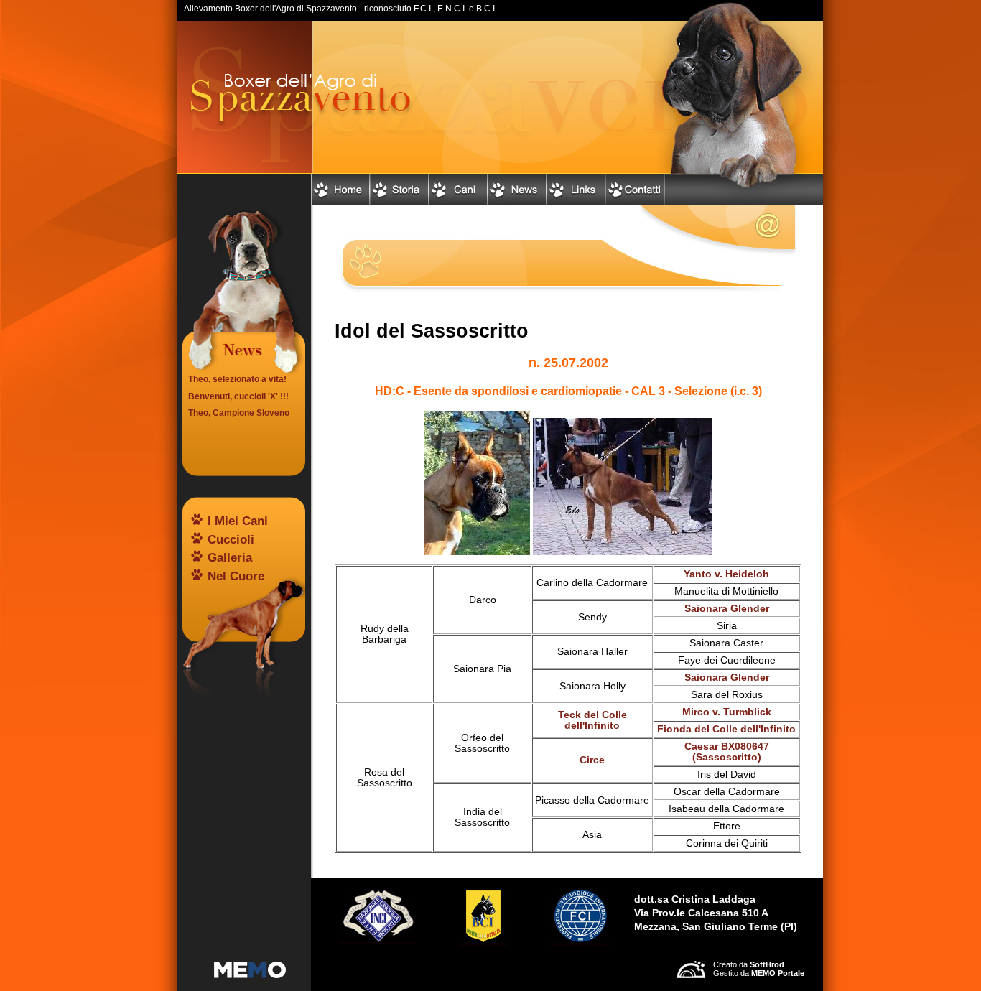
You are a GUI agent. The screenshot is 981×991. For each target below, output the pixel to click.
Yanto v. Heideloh (726, 574)
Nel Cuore (236, 576)
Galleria (230, 557)
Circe (592, 760)
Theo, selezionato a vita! (237, 379)
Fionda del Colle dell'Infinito (726, 729)
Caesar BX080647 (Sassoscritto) (726, 752)
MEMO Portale (777, 973)
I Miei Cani (238, 521)
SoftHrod (767, 964)
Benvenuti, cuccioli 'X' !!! (238, 396)
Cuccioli (231, 539)
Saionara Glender (726, 608)
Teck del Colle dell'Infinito (592, 720)
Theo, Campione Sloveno (238, 413)
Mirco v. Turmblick (726, 712)
